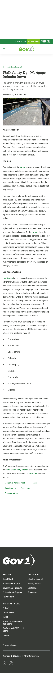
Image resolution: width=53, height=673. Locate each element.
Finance (33, 483)
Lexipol (20, 656)
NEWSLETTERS (20, 41)
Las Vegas (8, 278)
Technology (26, 488)
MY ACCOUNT (33, 41)
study (22, 167)
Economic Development (12, 67)
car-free (33, 473)
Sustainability (10, 488)
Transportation (11, 493)
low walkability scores (17, 470)
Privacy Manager (10, 645)
